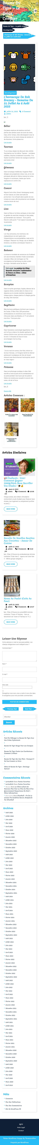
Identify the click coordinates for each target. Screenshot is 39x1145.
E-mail (4, 674)
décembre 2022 (11, 966)
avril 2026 (9, 827)
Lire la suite (8, 142)
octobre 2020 (10, 1057)
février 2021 (10, 1043)
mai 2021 (9, 1033)
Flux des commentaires (14, 1106)
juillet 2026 (10, 816)
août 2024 (9, 896)
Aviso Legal (21, 1127)
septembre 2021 (11, 1019)
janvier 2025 (10, 879)
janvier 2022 (10, 1005)
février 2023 (10, 959)
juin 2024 (9, 903)
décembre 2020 (11, 1050)
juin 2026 (9, 820)
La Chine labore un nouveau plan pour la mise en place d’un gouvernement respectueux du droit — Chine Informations (18, 790)
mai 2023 (9, 949)
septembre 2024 (11, 893)
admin (8, 114)
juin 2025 (9, 861)
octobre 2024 (10, 889)
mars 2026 (9, 830)
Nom (4, 664)
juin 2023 (9, 945)
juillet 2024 (10, 900)
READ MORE (12, 509)
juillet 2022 (10, 984)
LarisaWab (9, 782)
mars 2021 (9, 1040)
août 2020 (9, 1064)
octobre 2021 (10, 1015)
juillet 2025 (10, 858)
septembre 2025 (11, 851)
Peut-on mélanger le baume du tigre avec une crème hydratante (19, 739)
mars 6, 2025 (13, 489)
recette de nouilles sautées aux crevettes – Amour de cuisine (19, 541)
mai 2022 (9, 991)
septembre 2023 (11, 935)
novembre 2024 (11, 886)
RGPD (21, 1124)
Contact (21, 1131)
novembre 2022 (11, 970)
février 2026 (10, 834)
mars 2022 (9, 998)
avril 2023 (9, 952)
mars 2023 (9, 956)
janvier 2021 (10, 1047)
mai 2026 (9, 823)
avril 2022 (9, 994)
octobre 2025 (10, 847)
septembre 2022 (11, 977)
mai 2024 (9, 907)
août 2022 (9, 980)
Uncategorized (8, 30)
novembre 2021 (11, 1012)
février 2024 (10, 917)
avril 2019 (9, 1085)
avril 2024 (9, 910)
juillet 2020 (10, 1068)
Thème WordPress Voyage (12, 1138)
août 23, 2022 (14, 604)
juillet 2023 (10, 942)
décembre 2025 (11, 840)
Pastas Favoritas (24, 782)
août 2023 (9, 938)
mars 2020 (9, 1082)
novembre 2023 (11, 928)
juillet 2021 (10, 1026)
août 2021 (9, 1022)
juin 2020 (9, 1071)
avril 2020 (9, 1078)
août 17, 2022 (14, 547)
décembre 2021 (11, 1008)
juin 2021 (9, 1029)
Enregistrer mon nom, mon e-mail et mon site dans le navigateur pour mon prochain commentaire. (18, 694)
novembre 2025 (11, 844)
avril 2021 (9, 1036)
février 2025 (10, 875)
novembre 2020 (11, 1054)
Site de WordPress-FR (13, 1109)
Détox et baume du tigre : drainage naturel (16, 768)
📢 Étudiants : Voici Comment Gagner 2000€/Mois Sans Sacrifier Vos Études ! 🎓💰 (18, 481)
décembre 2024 (11, 882)
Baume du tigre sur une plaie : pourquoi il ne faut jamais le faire (19, 760)
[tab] (35, 11)
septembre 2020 (11, 1061)
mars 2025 (9, 872)
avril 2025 (9, 868)
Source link (7, 391)
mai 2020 (9, 1075)
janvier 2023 (10, 963)
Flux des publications (13, 1102)
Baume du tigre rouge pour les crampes (18, 746)
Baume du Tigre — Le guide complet (11, 10)
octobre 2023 (10, 931)
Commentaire (7, 648)
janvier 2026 (10, 837)
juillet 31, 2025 (12, 111)
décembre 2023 (11, 924)
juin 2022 (9, 987)
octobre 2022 (10, 973)
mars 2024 (9, 914)
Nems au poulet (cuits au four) (18, 600)
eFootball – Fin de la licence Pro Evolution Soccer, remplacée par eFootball (18, 798)
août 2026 (9, 813)
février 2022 (10, 1001)
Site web (5, 685)
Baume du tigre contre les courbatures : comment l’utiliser (18, 752)
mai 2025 (9, 865)
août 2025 (9, 854)
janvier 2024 (10, 921)
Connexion (9, 1099)
